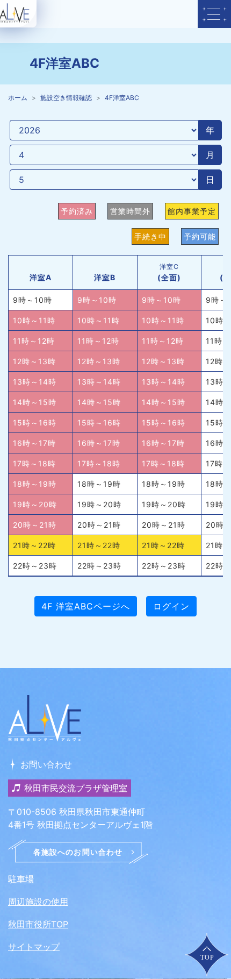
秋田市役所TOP (38, 924)
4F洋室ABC (122, 98)
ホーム (17, 98)
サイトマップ (34, 946)
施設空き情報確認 (66, 98)
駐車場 (21, 879)
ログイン (171, 606)
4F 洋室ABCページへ (85, 606)
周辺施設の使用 (38, 901)
